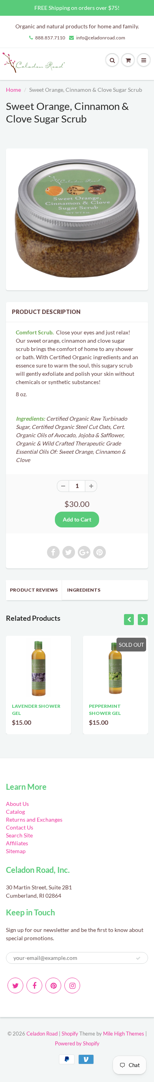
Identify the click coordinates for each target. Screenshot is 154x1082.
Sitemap (16, 851)
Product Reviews (34, 590)
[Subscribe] (138, 958)
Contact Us (19, 827)
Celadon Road (42, 1033)
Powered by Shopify (77, 1043)
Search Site (19, 835)
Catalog (15, 811)
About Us (17, 803)
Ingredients (83, 590)
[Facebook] (34, 985)
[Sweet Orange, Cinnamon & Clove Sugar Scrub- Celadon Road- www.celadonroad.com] (77, 218)
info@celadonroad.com (100, 38)
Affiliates (17, 843)
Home (13, 89)
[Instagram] (72, 985)
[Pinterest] (53, 985)
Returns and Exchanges (34, 819)
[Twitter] (15, 985)
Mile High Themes (123, 1033)
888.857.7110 (50, 38)
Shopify (70, 1033)
